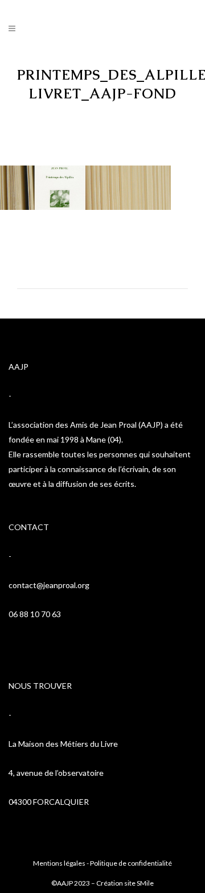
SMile (145, 883)
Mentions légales (59, 863)
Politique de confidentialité (131, 863)
